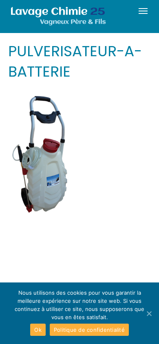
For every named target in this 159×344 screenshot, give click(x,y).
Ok (38, 329)
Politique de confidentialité (89, 329)
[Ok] (149, 313)
